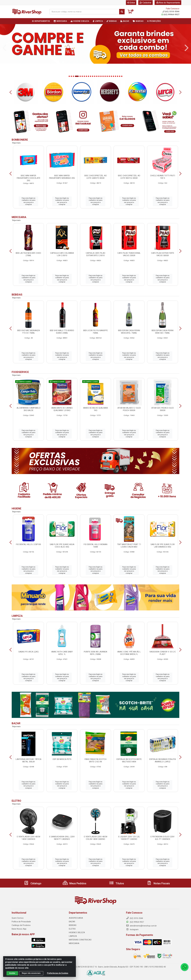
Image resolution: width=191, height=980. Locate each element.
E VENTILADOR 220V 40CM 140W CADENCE (28, 837)
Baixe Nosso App (19, 929)
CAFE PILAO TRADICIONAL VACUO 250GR (129, 254)
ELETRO (72, 929)
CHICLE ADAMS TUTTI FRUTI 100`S (162, 176)
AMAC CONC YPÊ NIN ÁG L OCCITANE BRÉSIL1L (129, 653)
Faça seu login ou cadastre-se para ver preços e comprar (28, 201)
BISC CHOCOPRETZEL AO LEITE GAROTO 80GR (95, 176)
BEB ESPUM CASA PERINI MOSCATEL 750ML (129, 331)
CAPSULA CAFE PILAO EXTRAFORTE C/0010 (95, 254)
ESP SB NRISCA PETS (62, 759)
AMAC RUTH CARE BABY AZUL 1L (62, 653)
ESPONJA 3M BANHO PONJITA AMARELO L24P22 (162, 760)
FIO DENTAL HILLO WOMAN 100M (95, 545)
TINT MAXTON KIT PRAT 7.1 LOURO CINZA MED (129, 545)
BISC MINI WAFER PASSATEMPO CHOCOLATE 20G (28, 178)
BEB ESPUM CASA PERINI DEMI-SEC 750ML (162, 331)
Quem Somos (18, 918)
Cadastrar (147, 2)
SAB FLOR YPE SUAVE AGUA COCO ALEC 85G (62, 545)
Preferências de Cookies (57, 973)
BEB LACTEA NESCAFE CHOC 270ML (28, 254)
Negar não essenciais (31, 973)
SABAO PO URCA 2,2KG (28, 652)
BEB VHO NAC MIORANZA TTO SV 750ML (28, 331)
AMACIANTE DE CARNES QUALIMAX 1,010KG (62, 409)
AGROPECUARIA (76, 918)
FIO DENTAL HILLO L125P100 (28, 544)
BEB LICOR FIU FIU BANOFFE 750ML (95, 331)
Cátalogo (35, 883)
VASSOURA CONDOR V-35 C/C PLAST (162, 653)
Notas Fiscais (161, 883)
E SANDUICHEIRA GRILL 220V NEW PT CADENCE (62, 837)
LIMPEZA (73, 936)
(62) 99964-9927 (171, 14)
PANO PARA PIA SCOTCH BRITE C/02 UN (95, 760)
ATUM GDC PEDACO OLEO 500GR (162, 409)
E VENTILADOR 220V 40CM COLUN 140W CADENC (95, 837)
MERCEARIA (74, 943)
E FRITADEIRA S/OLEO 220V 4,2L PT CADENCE (162, 837)
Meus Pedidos (77, 883)
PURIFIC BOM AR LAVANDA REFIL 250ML (95, 653)
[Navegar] (4, 47)
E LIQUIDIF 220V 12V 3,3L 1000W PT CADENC (129, 837)
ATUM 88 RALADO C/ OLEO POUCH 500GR (129, 409)
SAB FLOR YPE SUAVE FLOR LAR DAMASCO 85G (163, 545)
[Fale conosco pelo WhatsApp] (184, 967)
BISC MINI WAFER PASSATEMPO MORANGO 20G (62, 176)
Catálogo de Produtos (21, 925)
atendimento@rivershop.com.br (143, 926)
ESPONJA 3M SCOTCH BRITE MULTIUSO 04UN (129, 760)
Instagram (134, 929)
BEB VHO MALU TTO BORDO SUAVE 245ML (62, 331)
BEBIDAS (72, 925)
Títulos (119, 883)
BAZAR (72, 921)
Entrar (132, 2)
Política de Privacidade (21, 921)
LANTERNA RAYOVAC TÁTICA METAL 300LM (28, 760)
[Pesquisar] (122, 11)
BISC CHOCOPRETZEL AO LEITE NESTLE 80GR (129, 176)
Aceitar (12, 973)
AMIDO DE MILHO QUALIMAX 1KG (95, 409)
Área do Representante (169, 2)
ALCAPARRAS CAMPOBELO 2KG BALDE (28, 409)
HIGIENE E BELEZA (77, 932)
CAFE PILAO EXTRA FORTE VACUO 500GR (162, 254)
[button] (69, 76)
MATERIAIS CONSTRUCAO (80, 940)
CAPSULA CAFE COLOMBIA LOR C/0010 (62, 254)
